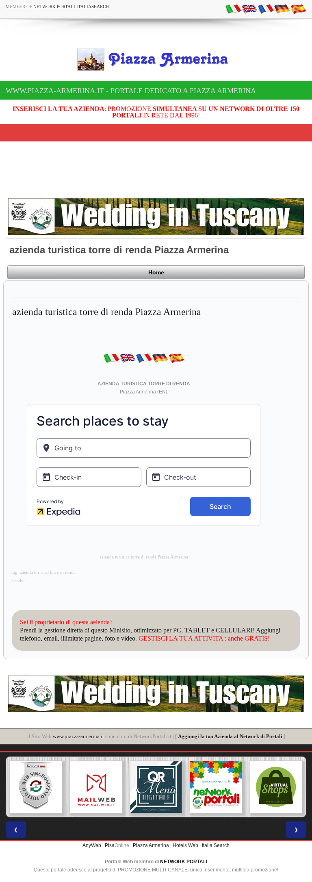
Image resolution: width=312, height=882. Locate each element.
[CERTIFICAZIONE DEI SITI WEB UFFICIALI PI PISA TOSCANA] (277, 787)
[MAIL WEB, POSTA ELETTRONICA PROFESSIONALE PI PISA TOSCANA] (38, 787)
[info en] (249, 8)
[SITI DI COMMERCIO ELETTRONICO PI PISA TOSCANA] (217, 787)
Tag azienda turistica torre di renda (43, 572)
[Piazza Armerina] (156, 59)
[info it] (233, 8)
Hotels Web (185, 845)
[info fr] (266, 8)
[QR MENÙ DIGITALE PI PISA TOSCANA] (98, 787)
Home (156, 272)
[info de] (282, 8)
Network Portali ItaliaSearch (71, 6)
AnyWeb (91, 845)
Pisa (110, 845)
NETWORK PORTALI (183, 862)
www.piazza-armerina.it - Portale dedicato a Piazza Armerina (131, 91)
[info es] (298, 8)
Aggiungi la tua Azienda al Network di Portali (230, 736)
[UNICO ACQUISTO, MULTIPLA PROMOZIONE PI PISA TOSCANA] (158, 787)
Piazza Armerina (151, 845)
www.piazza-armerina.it (78, 736)
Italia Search (216, 845)
